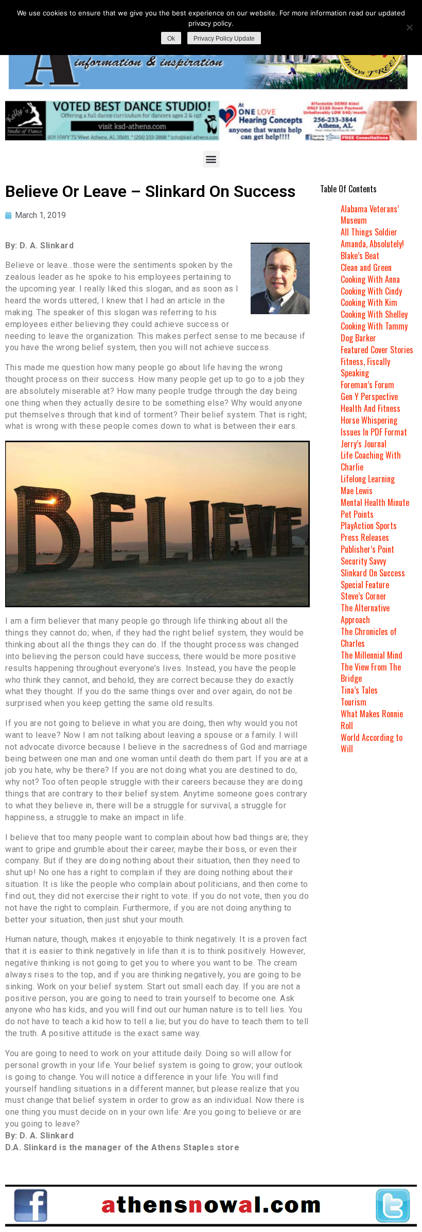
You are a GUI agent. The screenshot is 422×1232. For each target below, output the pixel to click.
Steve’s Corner (363, 596)
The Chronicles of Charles (369, 637)
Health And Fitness (370, 408)
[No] (409, 27)
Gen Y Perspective (369, 396)
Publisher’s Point (367, 549)
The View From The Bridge (371, 673)
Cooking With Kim (369, 302)
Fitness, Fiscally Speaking (365, 367)
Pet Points (357, 514)
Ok (171, 38)
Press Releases (365, 537)
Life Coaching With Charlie (371, 461)
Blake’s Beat (360, 255)
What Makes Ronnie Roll (372, 720)
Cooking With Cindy (371, 291)
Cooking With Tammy (374, 326)
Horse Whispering (369, 420)
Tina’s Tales (359, 690)
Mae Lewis (357, 490)
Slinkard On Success (373, 573)
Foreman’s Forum (367, 384)
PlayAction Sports (369, 525)
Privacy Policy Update (224, 38)
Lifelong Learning (368, 479)
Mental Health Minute (375, 502)
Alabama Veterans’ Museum (370, 215)
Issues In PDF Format (374, 432)
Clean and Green (366, 267)
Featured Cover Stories (377, 349)
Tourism (353, 702)
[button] (211, 159)
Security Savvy (363, 561)
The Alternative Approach (365, 614)
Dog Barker (358, 338)
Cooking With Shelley (374, 314)
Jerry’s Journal (363, 444)
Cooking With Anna (370, 279)
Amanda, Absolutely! (372, 244)
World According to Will (371, 743)
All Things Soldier (369, 232)
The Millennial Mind (371, 655)
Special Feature (365, 584)
